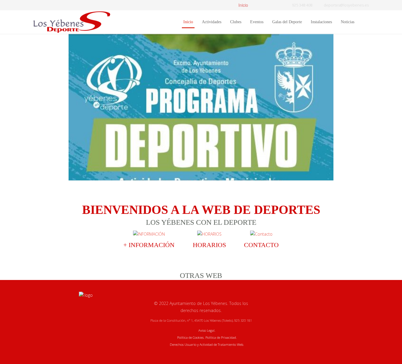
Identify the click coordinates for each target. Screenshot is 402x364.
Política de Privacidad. (221, 337)
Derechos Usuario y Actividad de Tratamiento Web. (207, 344)
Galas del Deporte (287, 22)
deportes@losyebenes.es (346, 5)
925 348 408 (302, 5)
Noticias (347, 22)
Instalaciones (321, 22)
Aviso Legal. (206, 330)
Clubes (235, 22)
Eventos (256, 22)
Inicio (242, 5)
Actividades (211, 22)
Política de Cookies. (191, 337)
